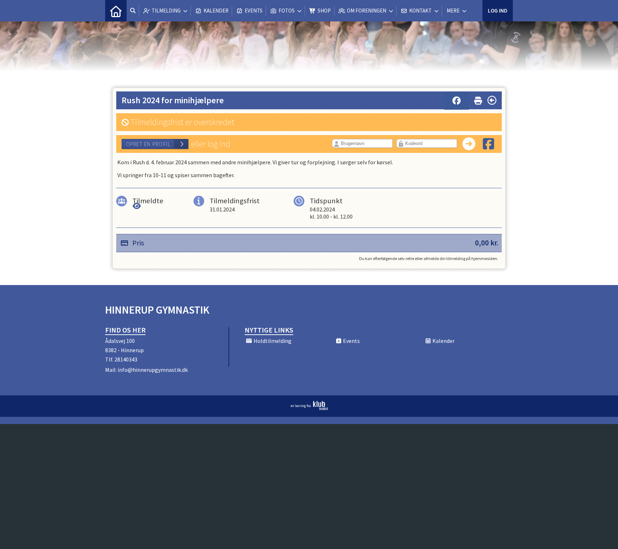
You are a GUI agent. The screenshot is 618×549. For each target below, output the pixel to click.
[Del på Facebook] (456, 101)
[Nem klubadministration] (309, 407)
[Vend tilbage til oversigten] (491, 100)
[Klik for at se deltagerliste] (136, 206)
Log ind (497, 10)
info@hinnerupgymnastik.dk (153, 369)
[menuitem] (116, 10)
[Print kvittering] (478, 99)
